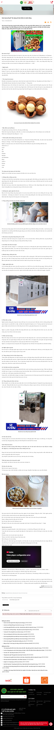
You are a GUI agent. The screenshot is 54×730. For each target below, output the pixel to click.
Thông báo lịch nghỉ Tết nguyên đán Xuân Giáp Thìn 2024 (15, 654)
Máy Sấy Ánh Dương (48, 585)
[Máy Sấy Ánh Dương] (27, 2)
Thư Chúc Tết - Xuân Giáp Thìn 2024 (11, 652)
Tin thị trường (39, 692)
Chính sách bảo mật (39, 702)
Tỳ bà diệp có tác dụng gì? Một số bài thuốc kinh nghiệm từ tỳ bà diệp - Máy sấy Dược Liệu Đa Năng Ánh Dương (25, 670)
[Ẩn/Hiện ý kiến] (25, 611)
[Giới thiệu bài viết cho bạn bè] (45, 22)
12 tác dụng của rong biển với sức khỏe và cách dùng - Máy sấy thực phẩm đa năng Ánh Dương (22, 657)
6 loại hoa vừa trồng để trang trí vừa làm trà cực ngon (14, 625)
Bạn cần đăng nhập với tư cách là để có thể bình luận (21, 614)
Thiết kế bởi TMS (36, 728)
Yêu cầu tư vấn (31, 694)
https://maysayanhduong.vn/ (13, 724)
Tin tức (27, 8)
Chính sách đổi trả (39, 705)
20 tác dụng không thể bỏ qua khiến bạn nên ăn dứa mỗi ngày (16, 636)
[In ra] (48, 22)
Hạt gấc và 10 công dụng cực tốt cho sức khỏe (13, 661)
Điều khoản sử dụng (31, 705)
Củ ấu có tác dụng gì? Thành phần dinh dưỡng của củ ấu (15, 641)
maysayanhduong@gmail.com (12, 722)
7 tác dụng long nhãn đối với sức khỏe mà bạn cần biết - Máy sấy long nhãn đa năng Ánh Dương (22, 648)
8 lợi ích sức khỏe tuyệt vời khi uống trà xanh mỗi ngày (14, 622)
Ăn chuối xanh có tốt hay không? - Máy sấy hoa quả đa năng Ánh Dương (18, 629)
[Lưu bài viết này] (51, 22)
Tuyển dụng (38, 694)
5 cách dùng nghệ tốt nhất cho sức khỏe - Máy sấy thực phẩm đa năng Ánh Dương (20, 627)
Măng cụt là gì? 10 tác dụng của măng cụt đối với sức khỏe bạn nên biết (18, 643)
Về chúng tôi (30, 692)
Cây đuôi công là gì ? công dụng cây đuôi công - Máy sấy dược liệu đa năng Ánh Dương (21, 664)
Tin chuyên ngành (47, 692)
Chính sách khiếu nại (31, 702)
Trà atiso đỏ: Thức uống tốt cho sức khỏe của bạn (13, 631)
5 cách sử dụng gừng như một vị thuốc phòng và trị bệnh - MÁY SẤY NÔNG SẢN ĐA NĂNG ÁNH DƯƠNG (24, 650)
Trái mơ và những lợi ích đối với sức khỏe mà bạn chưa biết (15, 634)
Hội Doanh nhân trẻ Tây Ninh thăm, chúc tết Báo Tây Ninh (15, 659)
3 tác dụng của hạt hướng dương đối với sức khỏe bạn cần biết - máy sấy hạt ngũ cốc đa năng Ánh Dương (24, 666)
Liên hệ (45, 694)
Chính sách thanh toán (47, 702)
